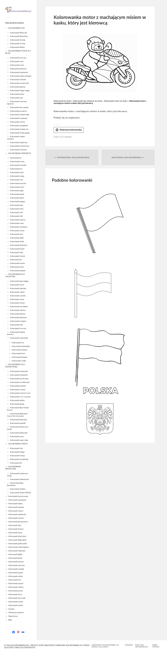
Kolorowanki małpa (17, 176)
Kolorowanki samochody (19, 338)
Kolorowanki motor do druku (115, 101)
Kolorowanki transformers (19, 146)
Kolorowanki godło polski (17, 543)
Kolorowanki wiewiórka (18, 227)
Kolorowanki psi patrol (18, 111)
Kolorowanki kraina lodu (19, 371)
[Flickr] (23, 632)
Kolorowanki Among (17, 40)
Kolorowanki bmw (18, 353)
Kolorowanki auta (16, 98)
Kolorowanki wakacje (16, 507)
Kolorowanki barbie (17, 404)
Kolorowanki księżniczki (19, 375)
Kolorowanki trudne (15, 602)
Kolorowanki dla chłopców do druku (87, 101)
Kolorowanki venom (17, 303)
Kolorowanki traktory (18, 310)
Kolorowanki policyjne (18, 288)
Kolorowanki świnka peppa (20, 133)
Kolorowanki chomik (17, 256)
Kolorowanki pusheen (18, 386)
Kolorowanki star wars (18, 58)
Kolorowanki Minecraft (18, 33)
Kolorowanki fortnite (17, 43)
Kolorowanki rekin (16, 209)
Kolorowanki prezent (16, 562)
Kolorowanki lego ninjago (19, 281)
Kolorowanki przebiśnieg (19, 459)
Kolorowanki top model (16, 598)
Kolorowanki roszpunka (18, 118)
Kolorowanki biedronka (18, 245)
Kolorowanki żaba (16, 252)
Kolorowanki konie (17, 267)
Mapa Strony (13, 616)
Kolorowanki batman (17, 314)
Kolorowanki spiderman (18, 142)
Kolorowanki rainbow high (19, 114)
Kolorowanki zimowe (16, 518)
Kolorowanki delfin (17, 238)
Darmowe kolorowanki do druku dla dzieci (105, 646)
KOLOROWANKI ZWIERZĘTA (19, 153)
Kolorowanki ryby (16, 180)
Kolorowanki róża (16, 448)
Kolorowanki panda (17, 194)
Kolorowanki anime (17, 94)
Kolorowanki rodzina (15, 587)
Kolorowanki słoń (16, 212)
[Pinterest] (18, 632)
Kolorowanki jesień (15, 558)
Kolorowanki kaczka (17, 263)
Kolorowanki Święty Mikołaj (20, 492)
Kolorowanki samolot (18, 296)
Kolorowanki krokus (17, 455)
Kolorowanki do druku (62, 101)
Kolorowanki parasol (15, 583)
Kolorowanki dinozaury (18, 317)
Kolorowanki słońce (15, 576)
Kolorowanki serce (17, 436)
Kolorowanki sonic (16, 61)
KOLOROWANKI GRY (16, 28)
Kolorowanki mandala (16, 569)
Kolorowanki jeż (16, 259)
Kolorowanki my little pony (20, 382)
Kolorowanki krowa (17, 161)
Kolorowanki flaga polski (17, 540)
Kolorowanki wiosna (15, 511)
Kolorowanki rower (17, 299)
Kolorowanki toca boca (18, 150)
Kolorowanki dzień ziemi (17, 536)
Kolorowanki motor (17, 285)
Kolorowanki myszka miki (19, 83)
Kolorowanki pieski (17, 198)
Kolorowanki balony (15, 503)
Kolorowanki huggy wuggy (20, 90)
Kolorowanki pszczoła (18, 183)
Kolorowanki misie (17, 172)
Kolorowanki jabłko (15, 554)
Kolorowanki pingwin (17, 270)
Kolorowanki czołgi (19, 361)
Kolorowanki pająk (16, 190)
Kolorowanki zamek (15, 605)
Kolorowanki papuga (17, 201)
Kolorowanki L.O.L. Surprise (20, 397)
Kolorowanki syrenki (17, 389)
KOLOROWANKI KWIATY (18, 444)
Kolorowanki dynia (15, 533)
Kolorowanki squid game (17, 500)
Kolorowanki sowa (16, 223)
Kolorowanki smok (17, 65)
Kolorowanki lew (16, 169)
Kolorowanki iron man (18, 328)
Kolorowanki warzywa (16, 565)
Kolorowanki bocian (17, 249)
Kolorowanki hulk (16, 325)
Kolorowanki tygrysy (17, 220)
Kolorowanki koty (16, 234)
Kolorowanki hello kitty (18, 420)
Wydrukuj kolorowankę (68, 130)
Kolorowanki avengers (18, 321)
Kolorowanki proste (15, 591)
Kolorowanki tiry (18, 343)
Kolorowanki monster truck (20, 393)
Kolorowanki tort (14, 580)
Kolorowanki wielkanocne (19, 479)
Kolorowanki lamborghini (21, 346)
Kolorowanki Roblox (17, 47)
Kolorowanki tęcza (15, 594)
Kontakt (11, 609)
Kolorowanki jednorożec (19, 433)
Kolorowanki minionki (18, 79)
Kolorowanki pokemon (18, 69)
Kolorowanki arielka (17, 400)
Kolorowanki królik (17, 241)
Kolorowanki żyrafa (17, 230)
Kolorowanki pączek (15, 573)
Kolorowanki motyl (17, 187)
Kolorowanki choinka (17, 489)
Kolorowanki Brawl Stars (19, 36)
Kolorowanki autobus (19, 350)
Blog (10, 620)
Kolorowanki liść (16, 463)
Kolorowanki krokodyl (18, 165)
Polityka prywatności (16, 612)
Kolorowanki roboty (17, 292)
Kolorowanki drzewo (15, 529)
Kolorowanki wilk (16, 216)
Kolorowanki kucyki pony (19, 378)
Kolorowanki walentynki (17, 514)
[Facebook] (13, 632)
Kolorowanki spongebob (19, 125)
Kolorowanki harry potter (19, 107)
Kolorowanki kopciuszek (19, 72)
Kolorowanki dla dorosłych (18, 522)
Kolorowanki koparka (19, 357)
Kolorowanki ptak (16, 205)
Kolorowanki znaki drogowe (18, 547)
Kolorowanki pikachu (17, 87)
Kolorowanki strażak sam (19, 129)
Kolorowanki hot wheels (19, 306)
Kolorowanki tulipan (17, 452)
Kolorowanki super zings (19, 440)
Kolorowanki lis (15, 158)
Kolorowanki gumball (17, 423)
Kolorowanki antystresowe (18, 496)
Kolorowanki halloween (16, 551)
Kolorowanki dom (14, 525)
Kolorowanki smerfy (17, 122)
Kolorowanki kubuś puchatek (20, 76)
